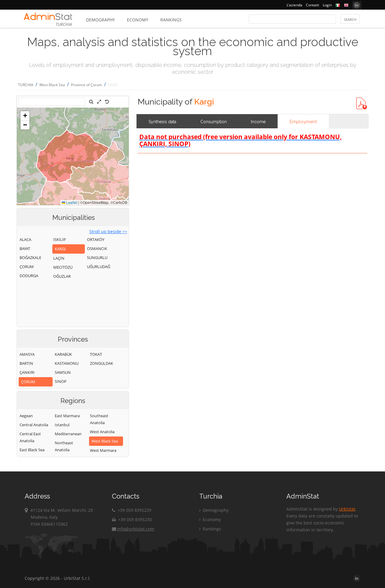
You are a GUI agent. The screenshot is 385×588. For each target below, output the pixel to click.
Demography (100, 20)
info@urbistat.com (135, 529)
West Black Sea (52, 84)
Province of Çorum (86, 84)
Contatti (312, 5)
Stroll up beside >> (108, 231)
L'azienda (294, 5)
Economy (137, 20)
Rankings (171, 20)
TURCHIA (25, 84)
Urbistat (347, 509)
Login (327, 5)
